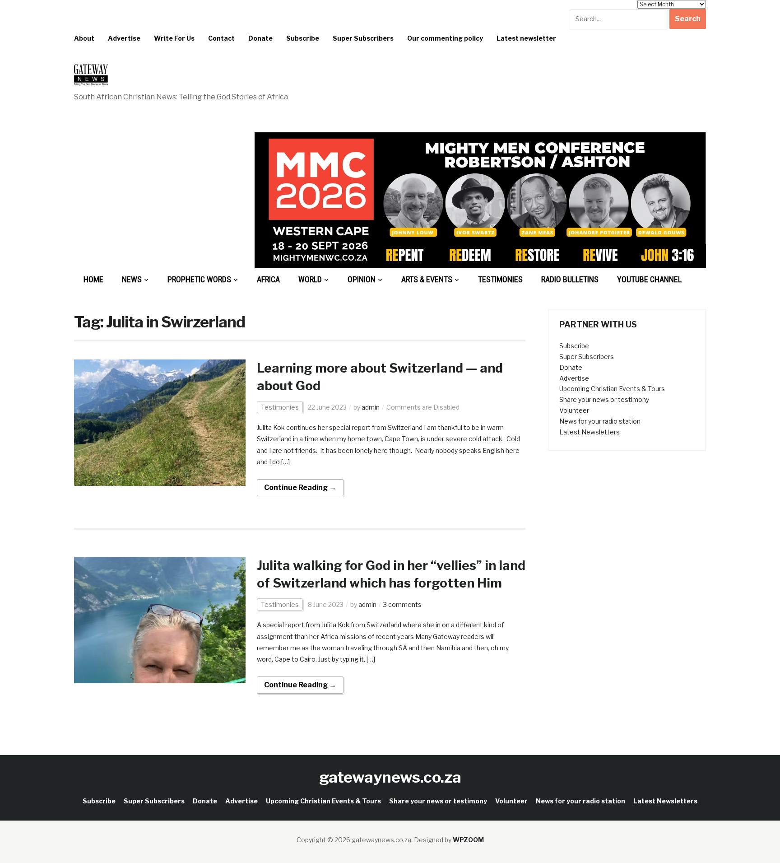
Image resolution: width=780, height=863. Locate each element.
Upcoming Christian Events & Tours (612, 388)
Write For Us (174, 38)
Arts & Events (426, 279)
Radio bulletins (570, 279)
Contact (221, 38)
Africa (268, 279)
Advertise (124, 38)
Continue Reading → (300, 487)
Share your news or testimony (604, 399)
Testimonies (500, 279)
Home (93, 279)
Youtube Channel (649, 279)
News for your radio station (600, 421)
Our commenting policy (445, 38)
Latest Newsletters (589, 432)
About (84, 38)
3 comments (402, 604)
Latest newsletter (526, 38)
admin (371, 407)
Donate (260, 38)
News (132, 279)
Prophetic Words (199, 279)
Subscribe (302, 38)
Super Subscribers (363, 38)
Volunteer (574, 410)
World (310, 279)
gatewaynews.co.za (390, 777)
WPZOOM (468, 840)
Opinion (362, 279)
